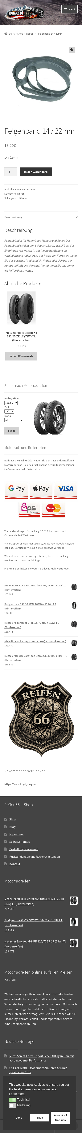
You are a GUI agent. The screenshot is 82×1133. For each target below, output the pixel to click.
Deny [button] (18, 1117)
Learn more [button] (17, 1094)
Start (11, 33)
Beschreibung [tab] (13, 217)
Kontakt (14, 864)
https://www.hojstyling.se (20, 784)
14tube (22, 198)
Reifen (30, 33)
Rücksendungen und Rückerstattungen (34, 856)
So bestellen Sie (19, 841)
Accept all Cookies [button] (60, 1117)
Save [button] (40, 1117)
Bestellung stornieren (23, 849)
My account (16, 834)
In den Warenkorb (36, 172)
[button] (72, 50)
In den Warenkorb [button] (21, 356)
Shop (20, 33)
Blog (12, 827)
